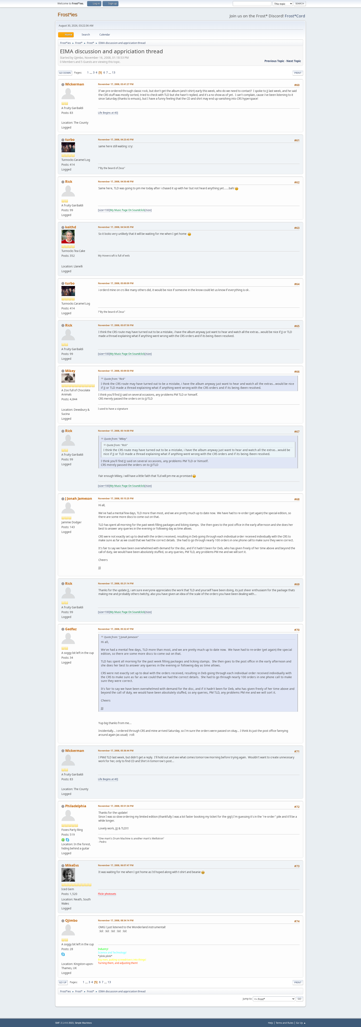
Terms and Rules (284, 1022)
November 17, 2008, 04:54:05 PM (115, 227)
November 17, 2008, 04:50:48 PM (115, 181)
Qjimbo (71, 920)
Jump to (247, 998)
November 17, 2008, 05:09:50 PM (115, 370)
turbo (70, 139)
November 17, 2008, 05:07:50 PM (115, 325)
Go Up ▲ (301, 1022)
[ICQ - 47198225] (63, 839)
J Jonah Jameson (78, 498)
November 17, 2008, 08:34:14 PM (115, 920)
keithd (70, 227)
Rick (68, 181)
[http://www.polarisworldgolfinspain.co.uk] (63, 405)
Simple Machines (83, 1023)
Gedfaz (71, 629)
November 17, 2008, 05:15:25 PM (115, 498)
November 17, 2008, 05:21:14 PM (115, 583)
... (91, 72)
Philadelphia (75, 806)
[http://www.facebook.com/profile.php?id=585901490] (63, 959)
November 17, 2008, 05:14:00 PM (115, 430)
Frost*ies (67, 14)
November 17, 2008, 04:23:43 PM (115, 139)
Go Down (65, 72)
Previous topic (274, 61)
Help (270, 1022)
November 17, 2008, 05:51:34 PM (115, 805)
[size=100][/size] (125, 210)
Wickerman (74, 84)
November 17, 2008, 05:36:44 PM (115, 750)
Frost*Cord (295, 15)
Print (297, 72)
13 (113, 72)
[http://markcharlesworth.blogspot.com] (63, 117)
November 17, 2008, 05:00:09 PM (115, 283)
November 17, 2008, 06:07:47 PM (115, 865)
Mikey (70, 371)
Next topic (293, 61)
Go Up (62, 982)
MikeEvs (72, 865)
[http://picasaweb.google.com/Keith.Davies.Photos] (63, 261)
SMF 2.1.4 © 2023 (64, 1023)
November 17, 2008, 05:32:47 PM (115, 628)
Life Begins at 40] (108, 112)
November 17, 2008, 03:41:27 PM (115, 84)
